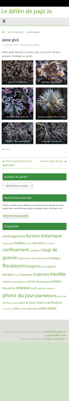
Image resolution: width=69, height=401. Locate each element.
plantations (46, 295)
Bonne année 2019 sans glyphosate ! (16, 163)
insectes (41, 274)
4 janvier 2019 (11, 45)
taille (16, 308)
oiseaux (23, 287)
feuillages (55, 258)
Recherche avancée (16, 216)
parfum (42, 288)
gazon (51, 266)
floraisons (14, 265)
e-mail (63, 335)
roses (40, 302)
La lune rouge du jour (52, 161)
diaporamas (24, 258)
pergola (51, 288)
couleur (35, 250)
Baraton (33, 235)
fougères (33, 266)
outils (34, 288)
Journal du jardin (16, 32)
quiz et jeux (27, 302)
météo (55, 281)
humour (26, 274)
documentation (39, 258)
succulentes (8, 309)
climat (28, 243)
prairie (15, 303)
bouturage (8, 243)
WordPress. (60, 339)
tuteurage (31, 308)
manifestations (19, 281)
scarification (53, 302)
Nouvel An (9, 288)
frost (8, 149)
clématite (38, 243)
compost (50, 243)
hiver (16, 275)
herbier (8, 274)
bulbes (19, 242)
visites (51, 308)
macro (7, 282)
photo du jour (18, 295)
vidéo (42, 308)
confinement (16, 250)
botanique (51, 236)
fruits (43, 266)
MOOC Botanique (38, 282)
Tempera (48, 339)
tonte (22, 308)
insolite (58, 274)
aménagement (14, 236)
